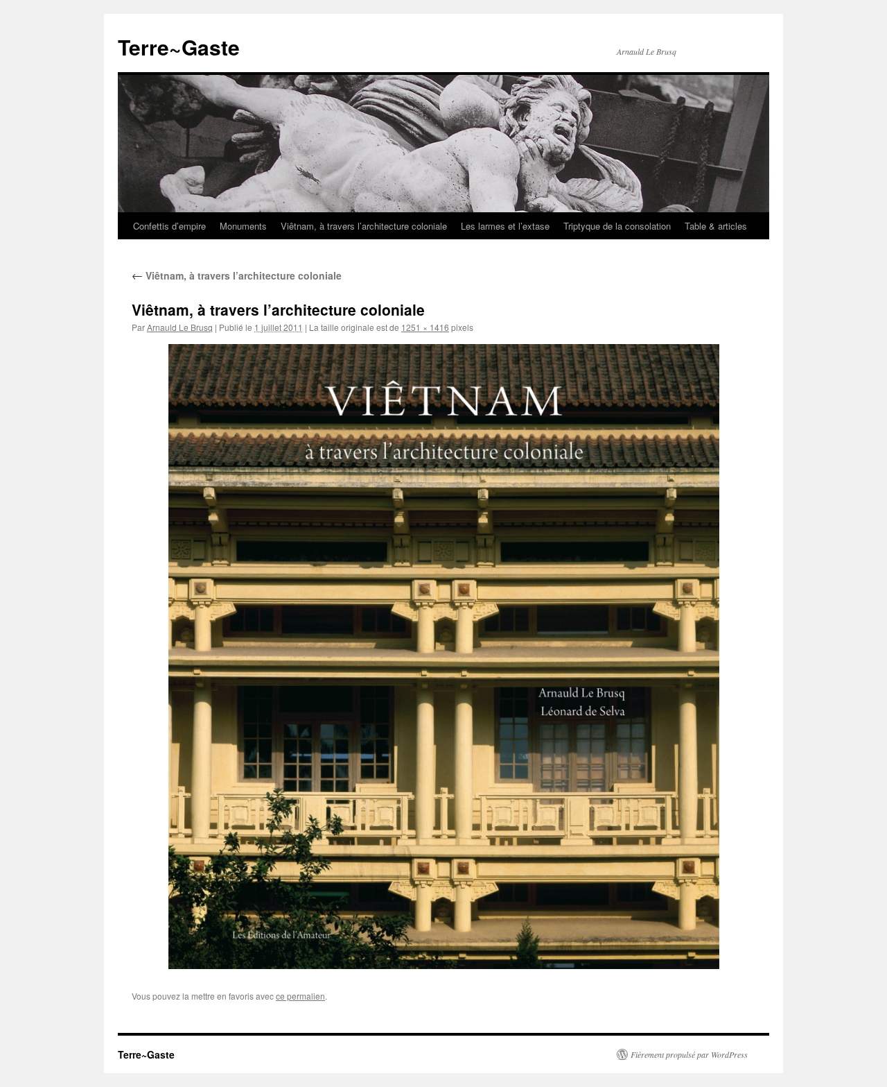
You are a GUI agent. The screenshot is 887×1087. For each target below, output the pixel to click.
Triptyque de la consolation (617, 225)
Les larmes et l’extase (505, 225)
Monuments (243, 225)
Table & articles (716, 225)
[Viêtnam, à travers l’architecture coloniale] (443, 656)
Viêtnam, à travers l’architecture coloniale (364, 225)
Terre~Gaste (179, 47)
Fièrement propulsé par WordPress (689, 1054)
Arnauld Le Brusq (180, 327)
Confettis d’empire (169, 225)
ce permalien (300, 996)
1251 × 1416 (425, 327)
